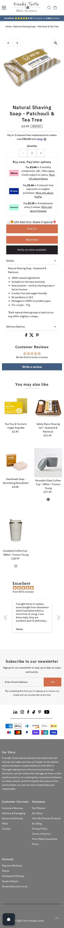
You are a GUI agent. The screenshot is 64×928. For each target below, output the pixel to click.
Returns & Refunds (12, 818)
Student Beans (10, 881)
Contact (6, 828)
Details (10, 260)
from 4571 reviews (23, 591)
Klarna (5, 870)
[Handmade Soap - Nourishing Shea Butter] (16, 462)
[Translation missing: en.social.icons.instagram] (22, 712)
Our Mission (38, 808)
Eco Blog (37, 823)
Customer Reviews (12, 808)
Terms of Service (41, 833)
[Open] (9, 919)
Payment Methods (12, 865)
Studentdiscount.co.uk (14, 886)
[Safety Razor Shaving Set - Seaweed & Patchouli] (48, 407)
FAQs (5, 823)
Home (9, 26)
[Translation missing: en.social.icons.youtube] (46, 712)
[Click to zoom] (56, 43)
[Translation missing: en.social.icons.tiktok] (33, 712)
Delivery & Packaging (13, 813)
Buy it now (32, 239)
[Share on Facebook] (26, 336)
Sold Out (32, 228)
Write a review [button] (32, 367)
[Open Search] (49, 7)
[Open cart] (55, 7)
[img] (34, 588)
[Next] (17, 43)
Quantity (32, 146)
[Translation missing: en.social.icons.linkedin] (15, 712)
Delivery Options (15, 326)
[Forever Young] (48, 499)
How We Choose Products (46, 818)
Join (52, 681)
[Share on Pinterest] (37, 336)
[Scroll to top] (56, 918)
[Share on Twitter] (32, 336)
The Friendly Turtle (33, 920)
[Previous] (8, 43)
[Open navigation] (4, 7)
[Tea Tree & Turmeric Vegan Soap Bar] (16, 407)
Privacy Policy (39, 828)
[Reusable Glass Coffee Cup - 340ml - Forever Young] (48, 462)
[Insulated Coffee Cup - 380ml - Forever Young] (16, 530)
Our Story (37, 813)
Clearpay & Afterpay (13, 876)
